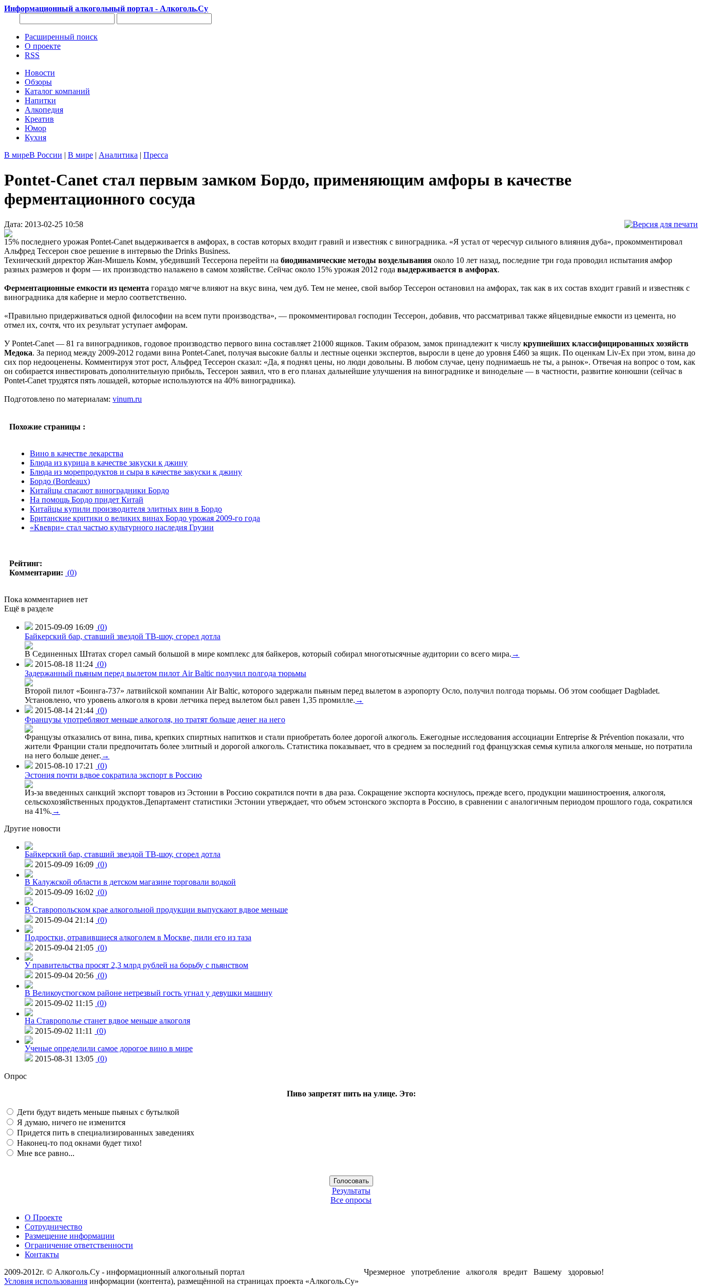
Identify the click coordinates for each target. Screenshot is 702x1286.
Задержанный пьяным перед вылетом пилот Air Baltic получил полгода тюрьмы (165, 673)
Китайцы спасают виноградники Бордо (99, 490)
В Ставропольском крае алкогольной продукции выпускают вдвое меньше (156, 909)
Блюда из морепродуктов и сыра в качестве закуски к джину (136, 472)
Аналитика (118, 155)
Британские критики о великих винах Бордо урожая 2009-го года (145, 518)
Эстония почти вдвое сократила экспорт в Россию (113, 775)
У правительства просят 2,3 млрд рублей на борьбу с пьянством (136, 965)
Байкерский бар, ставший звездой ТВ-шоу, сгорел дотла (122, 636)
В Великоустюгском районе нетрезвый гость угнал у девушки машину (148, 993)
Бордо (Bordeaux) (60, 481)
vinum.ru (127, 399)
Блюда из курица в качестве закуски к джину (109, 462)
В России (45, 155)
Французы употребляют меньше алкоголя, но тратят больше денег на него (155, 719)
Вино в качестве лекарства (76, 453)
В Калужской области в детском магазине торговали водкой (130, 882)
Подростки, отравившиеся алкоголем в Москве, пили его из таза (138, 937)
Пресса (155, 155)
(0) (71, 572)
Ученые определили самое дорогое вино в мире (109, 1048)
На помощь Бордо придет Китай (86, 499)
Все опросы (351, 1200)
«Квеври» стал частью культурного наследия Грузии (122, 527)
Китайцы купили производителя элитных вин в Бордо (126, 509)
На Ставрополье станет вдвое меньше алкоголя (107, 1020)
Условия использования (45, 1281)
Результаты (351, 1190)
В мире (16, 155)
